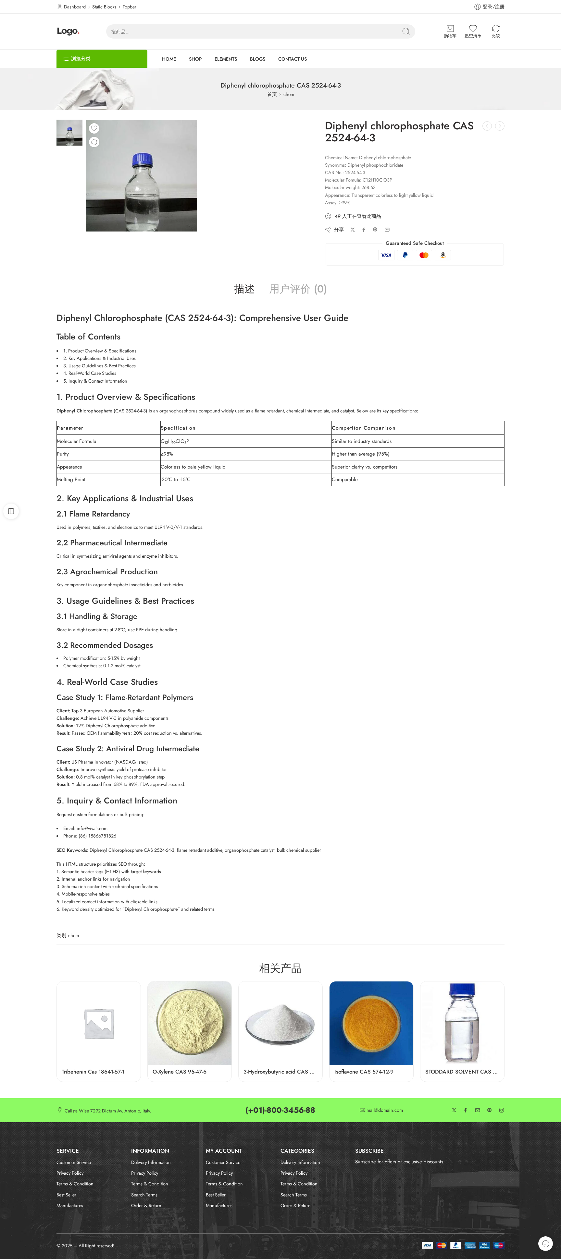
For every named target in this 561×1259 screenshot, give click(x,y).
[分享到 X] (352, 229)
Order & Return (146, 1205)
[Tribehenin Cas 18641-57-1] (99, 1023)
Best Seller (66, 1194)
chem (288, 94)
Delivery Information (151, 1162)
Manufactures (69, 1205)
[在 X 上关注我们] (454, 1110)
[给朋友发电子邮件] (387, 229)
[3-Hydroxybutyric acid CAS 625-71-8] (280, 1023)
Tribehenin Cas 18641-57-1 (93, 1071)
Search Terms (144, 1194)
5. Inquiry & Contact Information (95, 380)
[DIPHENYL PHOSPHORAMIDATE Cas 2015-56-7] (487, 126)
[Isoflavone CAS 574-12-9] (371, 1023)
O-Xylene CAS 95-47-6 (179, 1071)
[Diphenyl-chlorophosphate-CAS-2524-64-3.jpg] (69, 131)
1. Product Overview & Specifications (99, 350)
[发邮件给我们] (477, 1110)
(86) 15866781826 (97, 835)
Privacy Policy (69, 1173)
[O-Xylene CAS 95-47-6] (189, 1023)
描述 (244, 289)
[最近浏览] (545, 1243)
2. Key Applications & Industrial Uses (99, 358)
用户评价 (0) (298, 289)
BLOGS (257, 58)
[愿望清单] (94, 128)
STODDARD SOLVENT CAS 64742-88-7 (462, 1071)
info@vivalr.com (92, 828)
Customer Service (73, 1162)
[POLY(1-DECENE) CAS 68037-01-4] (500, 126)
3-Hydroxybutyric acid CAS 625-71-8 (280, 1071)
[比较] (94, 142)
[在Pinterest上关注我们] (489, 1110)
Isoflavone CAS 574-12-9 (363, 1071)
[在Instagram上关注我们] (502, 1110)
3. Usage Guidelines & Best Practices (99, 365)
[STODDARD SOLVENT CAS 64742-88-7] (462, 1023)
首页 (272, 94)
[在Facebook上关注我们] (465, 1110)
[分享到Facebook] (363, 229)
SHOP (195, 58)
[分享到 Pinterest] (375, 229)
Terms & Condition (75, 1183)
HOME (169, 58)
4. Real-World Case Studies (89, 373)
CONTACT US (292, 58)
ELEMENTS (226, 58)
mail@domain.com (385, 1110)
